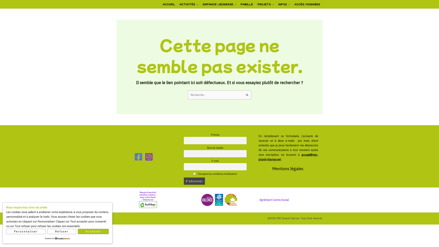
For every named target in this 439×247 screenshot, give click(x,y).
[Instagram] (149, 157)
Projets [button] (264, 4)
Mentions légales (288, 168)
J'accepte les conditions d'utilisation (217, 173)
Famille (247, 4)
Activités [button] (187, 4)
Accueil (169, 4)
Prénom (215, 134)
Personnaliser (26, 231)
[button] (196, 4)
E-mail (215, 160)
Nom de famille (215, 147)
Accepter (93, 231)
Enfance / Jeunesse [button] (218, 4)
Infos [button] (282, 4)
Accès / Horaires (307, 4)
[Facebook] (138, 157)
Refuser (61, 231)
